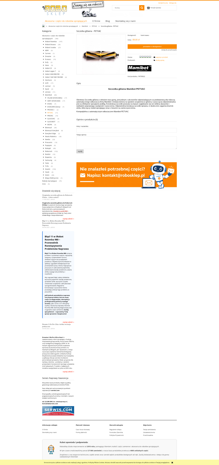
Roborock (48, 151)
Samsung (48, 160)
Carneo (48, 53)
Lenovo (47, 92)
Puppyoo (48, 145)
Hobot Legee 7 (50, 71)
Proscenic (48, 142)
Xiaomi (47, 169)
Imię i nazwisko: (82, 126)
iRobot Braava (50, 44)
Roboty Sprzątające (49, 181)
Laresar (48, 86)
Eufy (46, 62)
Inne (44, 184)
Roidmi (47, 154)
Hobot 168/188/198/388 (54, 77)
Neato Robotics (51, 136)
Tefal (47, 163)
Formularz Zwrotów (116, 432)
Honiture (48, 80)
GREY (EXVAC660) (53, 101)
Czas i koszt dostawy (83, 429)
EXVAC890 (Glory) (53, 107)
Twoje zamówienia (149, 429)
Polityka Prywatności (117, 435)
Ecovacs (48, 59)
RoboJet (48, 148)
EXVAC (49, 104)
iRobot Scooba (50, 47)
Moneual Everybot (52, 130)
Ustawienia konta (149, 432)
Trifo (47, 166)
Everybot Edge (50, 133)
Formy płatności (81, 432)
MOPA (49, 124)
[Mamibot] (139, 68)
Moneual (48, 127)
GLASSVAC (51, 119)
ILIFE (46, 83)
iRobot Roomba (51, 41)
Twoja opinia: (81, 135)
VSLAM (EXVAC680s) (54, 98)
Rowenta (48, 157)
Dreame (48, 56)
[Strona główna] (56, 10)
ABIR (47, 50)
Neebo (47, 139)
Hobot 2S (48, 68)
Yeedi (47, 172)
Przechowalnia (148, 435)
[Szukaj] (141, 7)
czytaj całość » (68, 219)
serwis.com (58, 304)
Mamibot (48, 95)
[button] (160, 57)
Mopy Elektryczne (51, 178)
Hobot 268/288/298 (52, 74)
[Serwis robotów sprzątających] (58, 411)
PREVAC (50, 116)
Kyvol (47, 89)
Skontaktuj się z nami (49, 432)
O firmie (45, 429)
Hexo (47, 65)
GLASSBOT (51, 122)
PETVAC (50, 113)
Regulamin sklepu (115, 429)
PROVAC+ (50, 110)
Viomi (47, 175)
